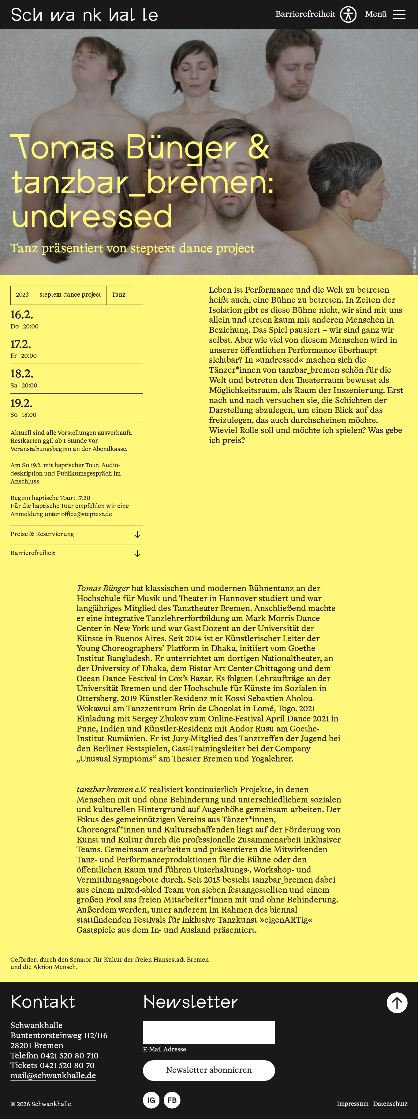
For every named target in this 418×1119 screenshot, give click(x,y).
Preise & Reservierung (42, 534)
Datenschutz (390, 1104)
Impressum (353, 1104)
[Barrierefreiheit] (315, 14)
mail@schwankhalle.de (53, 1076)
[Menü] (386, 14)
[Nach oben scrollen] (397, 1002)
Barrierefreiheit (32, 553)
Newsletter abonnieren (209, 1070)
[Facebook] (172, 1100)
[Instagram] (151, 1100)
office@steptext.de (86, 514)
